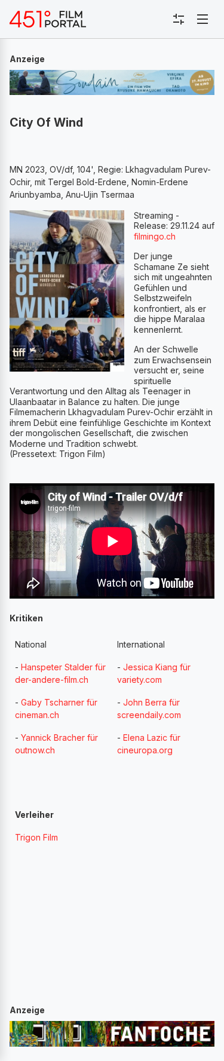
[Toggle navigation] (202, 19)
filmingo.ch (155, 236)
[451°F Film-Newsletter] (48, 19)
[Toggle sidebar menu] (179, 19)
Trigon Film (36, 837)
